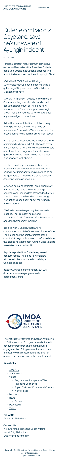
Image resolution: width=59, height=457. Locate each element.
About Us (14, 369)
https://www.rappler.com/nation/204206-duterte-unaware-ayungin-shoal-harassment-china (25, 273)
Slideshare (20, 418)
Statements (15, 373)
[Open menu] (54, 7)
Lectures (13, 394)
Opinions (19, 401)
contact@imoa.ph (19, 435)
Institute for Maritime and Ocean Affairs (17, 7)
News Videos (21, 390)
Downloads (15, 404)
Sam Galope (35, 455)
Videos (12, 376)
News (12, 397)
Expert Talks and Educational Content (34, 387)
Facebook (8, 418)
